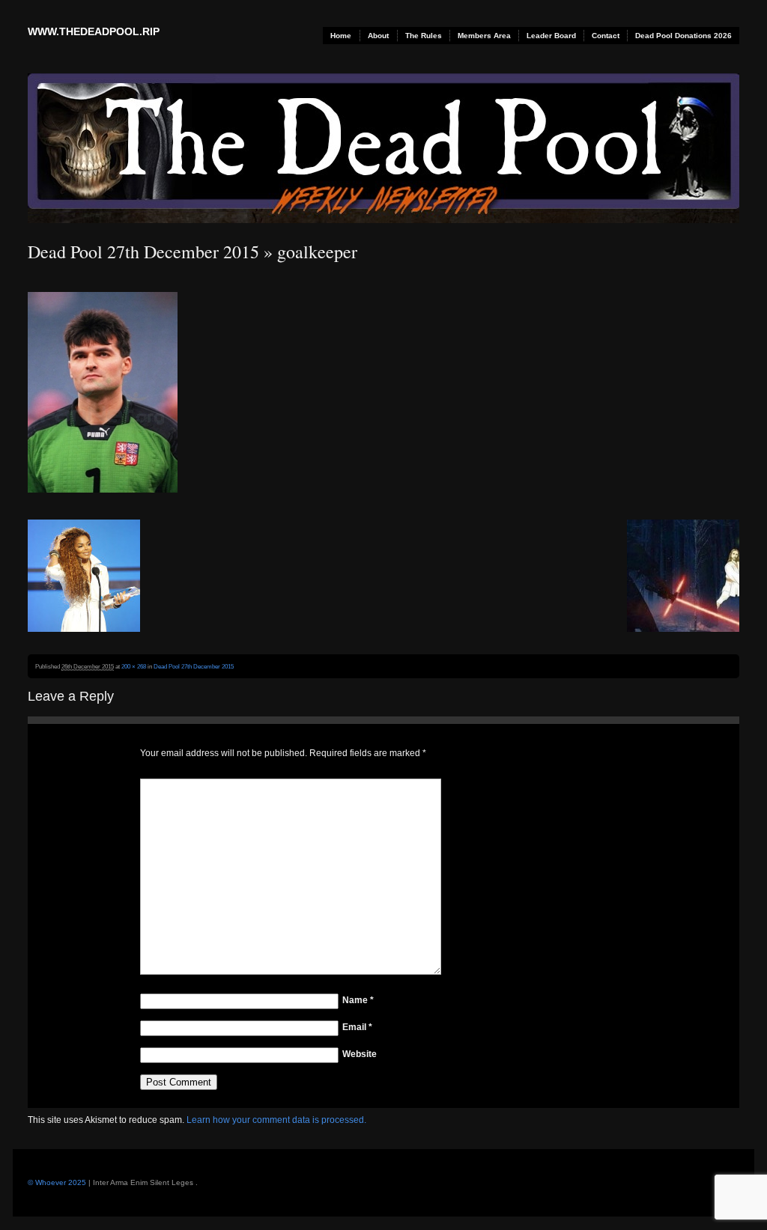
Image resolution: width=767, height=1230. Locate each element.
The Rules (423, 35)
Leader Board (551, 35)
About (378, 35)
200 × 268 (133, 666)
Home (340, 35)
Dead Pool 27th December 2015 (143, 252)
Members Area (484, 35)
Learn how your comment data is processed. (276, 1120)
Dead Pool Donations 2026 (683, 35)
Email (357, 1027)
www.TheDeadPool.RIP (94, 31)
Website (359, 1054)
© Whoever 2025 (57, 1182)
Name (358, 1000)
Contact (605, 35)
